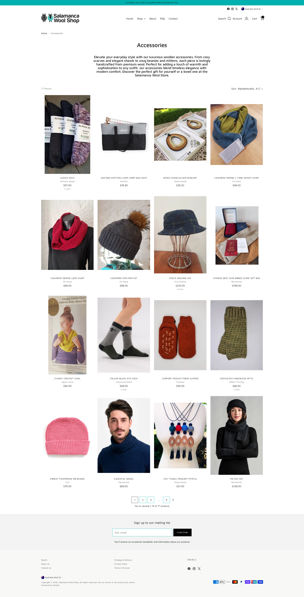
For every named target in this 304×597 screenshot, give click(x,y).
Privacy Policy (120, 564)
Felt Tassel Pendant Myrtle (180, 479)
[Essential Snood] (124, 435)
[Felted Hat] (236, 435)
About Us (45, 564)
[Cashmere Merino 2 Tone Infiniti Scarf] (236, 134)
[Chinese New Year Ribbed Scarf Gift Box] (236, 234)
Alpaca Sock (67, 178)
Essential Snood (123, 479)
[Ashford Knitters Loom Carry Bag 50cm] (124, 134)
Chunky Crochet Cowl (67, 378)
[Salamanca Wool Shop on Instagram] (232, 8)
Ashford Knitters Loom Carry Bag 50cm (124, 178)
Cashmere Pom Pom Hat (123, 278)
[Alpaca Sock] (67, 134)
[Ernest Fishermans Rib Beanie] (67, 435)
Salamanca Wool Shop (69, 582)
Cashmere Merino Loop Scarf (67, 278)
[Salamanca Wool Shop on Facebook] (228, 8)
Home (44, 33)
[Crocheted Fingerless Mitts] (236, 335)
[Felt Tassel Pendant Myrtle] (180, 435)
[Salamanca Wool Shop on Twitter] (236, 8)
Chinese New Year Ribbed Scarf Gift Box (236, 278)
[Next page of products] (173, 500)
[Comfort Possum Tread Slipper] (180, 335)
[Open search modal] (229, 18)
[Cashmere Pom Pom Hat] (124, 234)
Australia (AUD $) (253, 9)
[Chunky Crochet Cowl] (67, 335)
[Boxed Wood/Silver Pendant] (180, 134)
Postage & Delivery (123, 560)
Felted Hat (236, 479)
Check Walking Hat (180, 278)
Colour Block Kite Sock (124, 378)
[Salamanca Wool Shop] (60, 18)
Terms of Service (122, 568)
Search (44, 560)
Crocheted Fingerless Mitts (236, 378)
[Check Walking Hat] (180, 234)
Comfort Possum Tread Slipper (180, 378)
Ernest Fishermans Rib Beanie (67, 479)
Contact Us (46, 568)
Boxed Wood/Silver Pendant (180, 178)
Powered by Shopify (50, 585)
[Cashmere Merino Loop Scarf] (67, 234)
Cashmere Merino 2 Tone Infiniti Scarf (236, 178)
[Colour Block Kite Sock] (124, 335)
